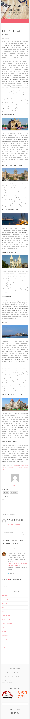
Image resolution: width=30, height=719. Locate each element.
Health (3, 607)
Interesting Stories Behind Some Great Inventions (13, 673)
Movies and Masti (6, 619)
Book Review (5, 595)
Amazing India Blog (15, 467)
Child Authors (5, 599)
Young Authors (5, 647)
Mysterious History (8, 532)
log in (8, 579)
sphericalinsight (7, 548)
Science (4, 631)
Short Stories (5, 635)
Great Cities (9, 514)
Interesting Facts (6, 615)
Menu (15, 21)
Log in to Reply (24, 550)
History (3, 611)
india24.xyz (15, 469)
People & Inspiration (7, 623)
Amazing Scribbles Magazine (15, 8)
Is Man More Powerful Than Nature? (10, 676)
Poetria (3, 627)
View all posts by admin (13, 524)
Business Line (8, 469)
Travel (14, 514)
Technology (5, 639)
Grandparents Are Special (24, 533)
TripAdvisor (16, 465)
